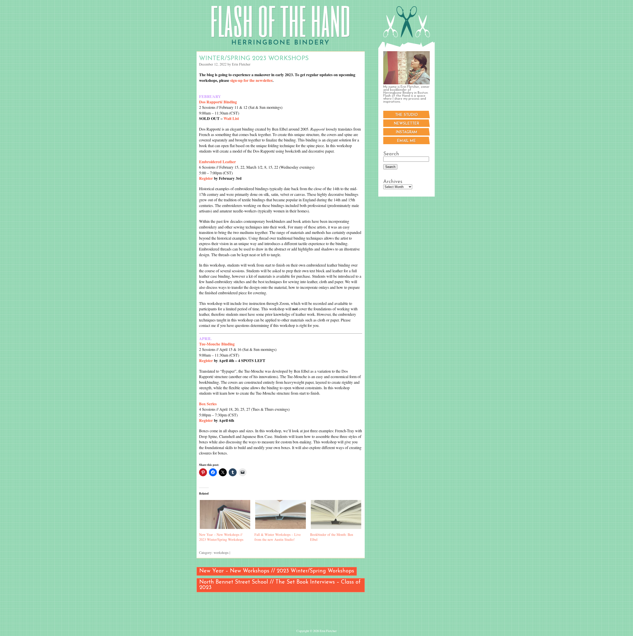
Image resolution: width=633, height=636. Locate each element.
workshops (221, 552)
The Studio (406, 115)
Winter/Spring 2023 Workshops (254, 58)
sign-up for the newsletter (251, 80)
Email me (406, 141)
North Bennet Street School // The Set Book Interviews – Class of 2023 (280, 585)
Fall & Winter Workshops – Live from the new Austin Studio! (277, 537)
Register (206, 178)
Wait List (231, 118)
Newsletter (406, 124)
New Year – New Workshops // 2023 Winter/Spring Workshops (221, 537)
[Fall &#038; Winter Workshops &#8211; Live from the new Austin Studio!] (279, 514)
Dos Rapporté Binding (218, 102)
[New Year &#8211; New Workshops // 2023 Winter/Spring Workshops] (224, 514)
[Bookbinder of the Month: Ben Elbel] (335, 514)
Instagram (406, 132)
